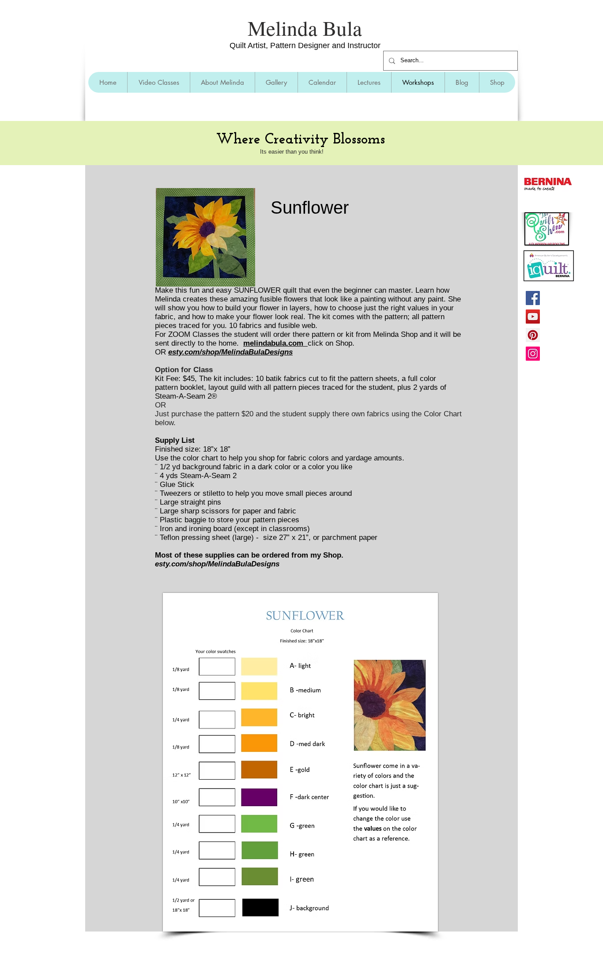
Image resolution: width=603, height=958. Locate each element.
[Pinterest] (533, 335)
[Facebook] (533, 298)
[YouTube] (533, 316)
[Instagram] (533, 354)
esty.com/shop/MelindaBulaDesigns (230, 352)
